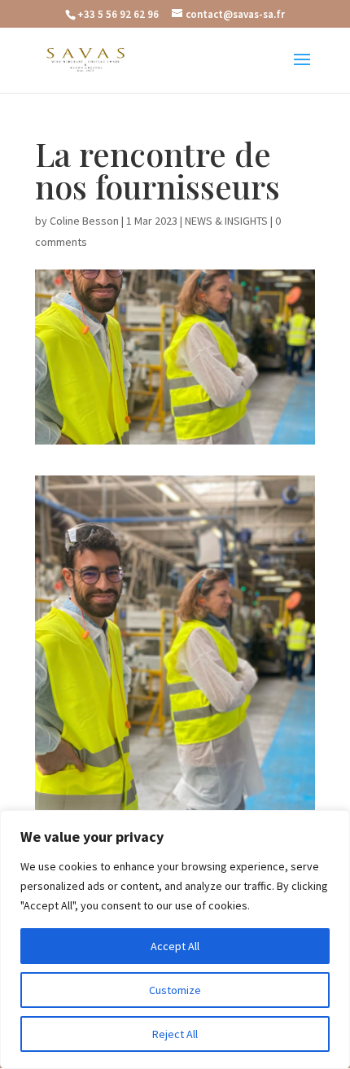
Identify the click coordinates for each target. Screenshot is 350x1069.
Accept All (175, 946)
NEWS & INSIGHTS (226, 220)
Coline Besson (84, 220)
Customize (175, 990)
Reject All (175, 1034)
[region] (175, 939)
